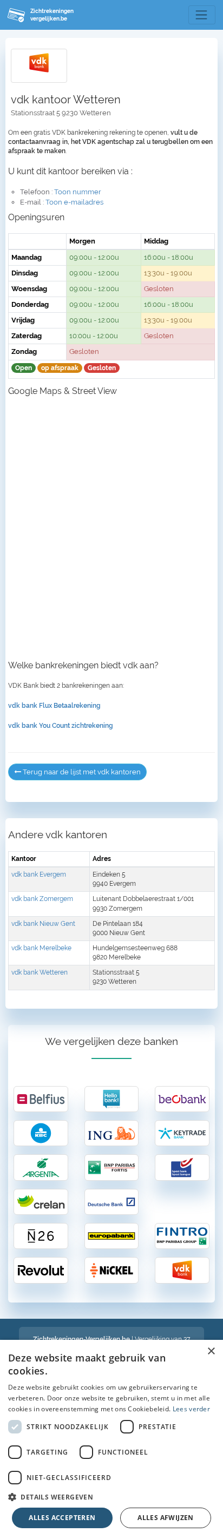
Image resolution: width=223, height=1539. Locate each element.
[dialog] (111, 1439)
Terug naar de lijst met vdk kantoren (81, 772)
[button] (111, 1496)
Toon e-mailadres (74, 202)
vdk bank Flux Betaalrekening (54, 705)
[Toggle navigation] (201, 15)
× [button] (211, 1351)
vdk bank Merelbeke (41, 948)
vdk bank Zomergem (42, 899)
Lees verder (191, 1408)
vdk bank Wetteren (39, 972)
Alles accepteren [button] (62, 1517)
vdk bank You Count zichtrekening (60, 725)
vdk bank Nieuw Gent (43, 924)
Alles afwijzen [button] (165, 1517)
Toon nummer (77, 192)
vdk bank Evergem (38, 874)
